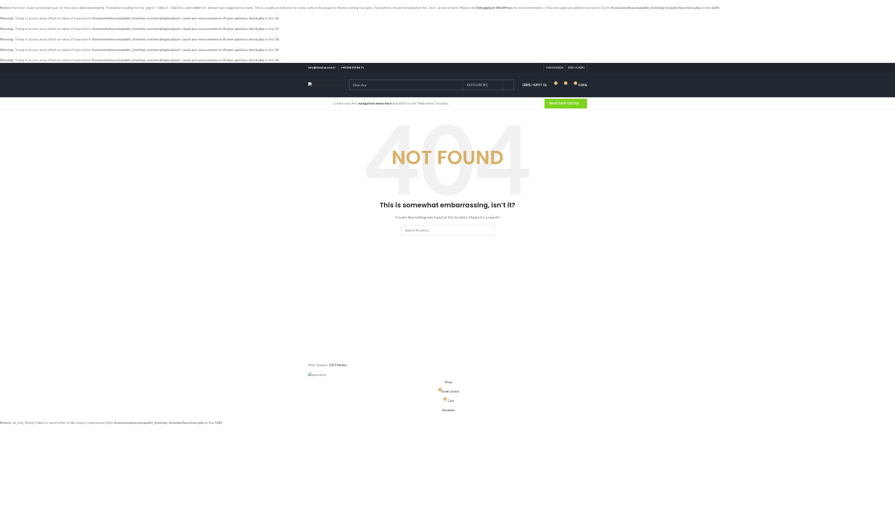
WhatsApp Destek (564, 103)
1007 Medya (338, 365)
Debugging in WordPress (494, 8)
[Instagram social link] (526, 67)
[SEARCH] (508, 84)
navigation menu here (375, 103)
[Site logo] (326, 85)
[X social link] (520, 67)
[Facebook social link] (514, 67)
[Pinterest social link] (538, 67)
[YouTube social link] (532, 67)
